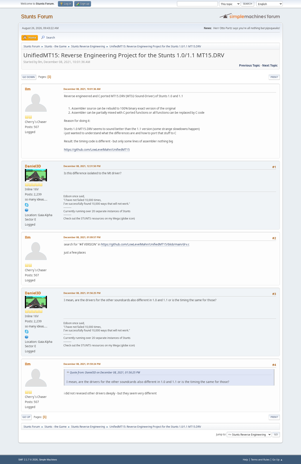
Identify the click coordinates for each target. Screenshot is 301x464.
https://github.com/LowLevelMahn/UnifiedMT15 (97, 150)
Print (274, 77)
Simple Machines (48, 459)
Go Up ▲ (277, 459)
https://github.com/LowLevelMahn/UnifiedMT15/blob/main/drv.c (145, 244)
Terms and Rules (260, 459)
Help (245, 459)
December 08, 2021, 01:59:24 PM (81, 364)
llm (28, 89)
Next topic (270, 65)
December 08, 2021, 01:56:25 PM (81, 293)
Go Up (26, 417)
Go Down (28, 77)
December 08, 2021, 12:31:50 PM (81, 166)
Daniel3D (33, 166)
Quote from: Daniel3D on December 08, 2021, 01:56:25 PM (105, 372)
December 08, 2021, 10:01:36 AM (81, 89)
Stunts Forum (37, 16)
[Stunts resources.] (26, 210)
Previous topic (249, 65)
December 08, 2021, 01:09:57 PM (81, 237)
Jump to (220, 434)
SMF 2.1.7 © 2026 (28, 459)
